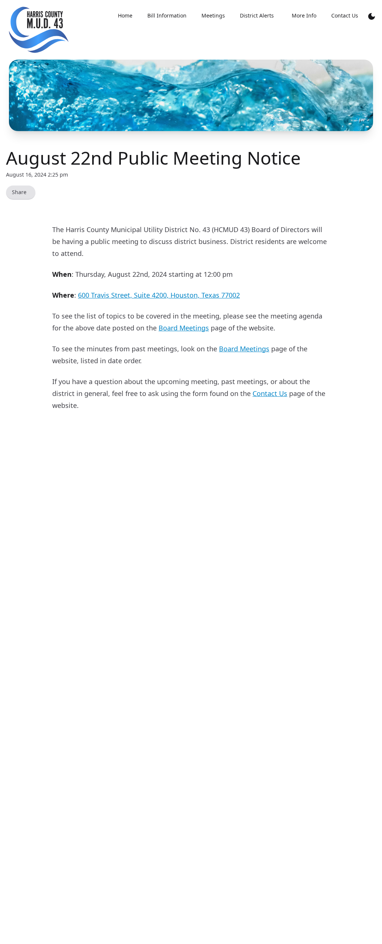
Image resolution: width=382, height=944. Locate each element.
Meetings (213, 15)
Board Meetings (184, 327)
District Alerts (257, 15)
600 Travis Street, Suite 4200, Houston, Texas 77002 (159, 295)
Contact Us (344, 15)
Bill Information (167, 15)
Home (125, 15)
